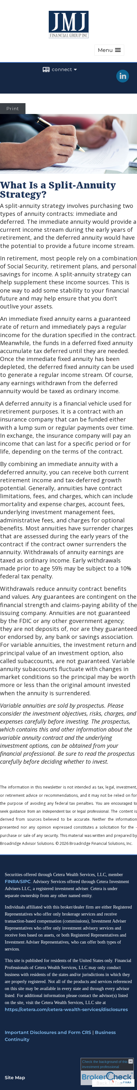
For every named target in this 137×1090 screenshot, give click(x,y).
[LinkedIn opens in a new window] (122, 80)
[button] (109, 50)
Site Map (15, 1077)
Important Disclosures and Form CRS (48, 1032)
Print (12, 108)
